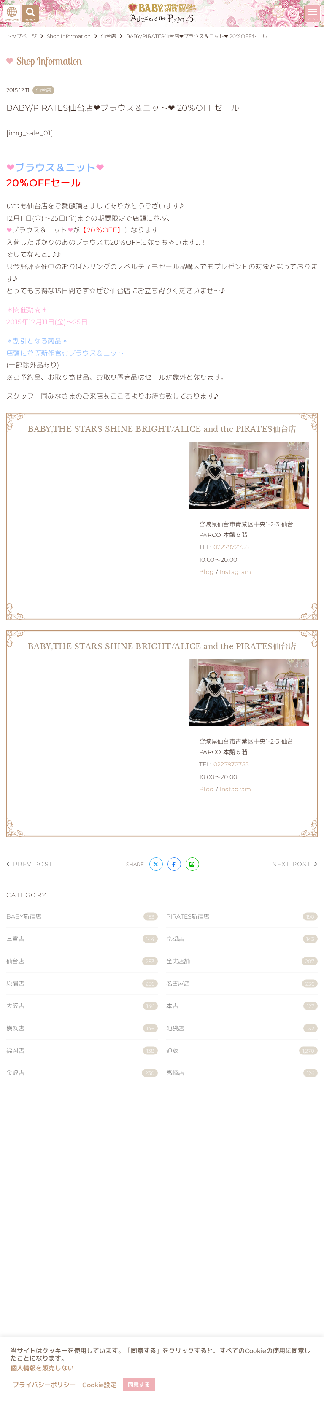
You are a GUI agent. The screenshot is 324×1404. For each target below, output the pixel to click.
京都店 (240, 939)
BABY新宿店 (80, 916)
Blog (206, 572)
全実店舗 (240, 961)
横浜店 (80, 1028)
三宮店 (80, 939)
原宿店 (80, 983)
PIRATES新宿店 (240, 916)
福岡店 (80, 1050)
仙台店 (80, 961)
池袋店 (240, 1028)
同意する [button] (139, 1384)
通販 (240, 1050)
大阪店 (80, 1006)
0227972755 (231, 547)
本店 (240, 1006)
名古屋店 (240, 983)
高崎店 (240, 1073)
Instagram (235, 572)
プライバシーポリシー (44, 1385)
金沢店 (80, 1073)
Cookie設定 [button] (99, 1385)
